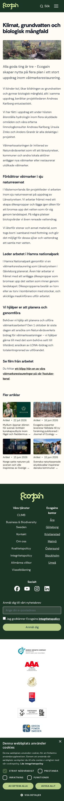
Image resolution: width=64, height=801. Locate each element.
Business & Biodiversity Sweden (21, 524)
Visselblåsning (21, 570)
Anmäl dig (32, 627)
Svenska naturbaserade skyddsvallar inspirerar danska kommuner (47, 464)
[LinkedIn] (47, 589)
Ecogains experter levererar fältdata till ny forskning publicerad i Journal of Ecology (46, 429)
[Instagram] (37, 589)
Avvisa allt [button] (48, 785)
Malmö (52, 541)
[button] (32, 795)
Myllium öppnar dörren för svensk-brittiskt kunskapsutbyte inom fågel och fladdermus (16, 429)
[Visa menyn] (56, 6)
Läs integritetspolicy (31, 763)
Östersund (52, 548)
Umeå (52, 563)
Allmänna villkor (21, 563)
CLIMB (21, 515)
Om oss (21, 541)
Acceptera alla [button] (18, 785)
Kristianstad (52, 534)
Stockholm (52, 555)
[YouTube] (27, 589)
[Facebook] (17, 589)
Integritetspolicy (21, 555)
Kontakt (21, 534)
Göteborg (52, 527)
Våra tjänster (21, 508)
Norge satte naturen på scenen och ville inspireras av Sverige (16, 464)
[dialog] (32, 769)
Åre (52, 520)
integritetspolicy (49, 619)
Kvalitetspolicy (21, 548)
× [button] (60, 741)
